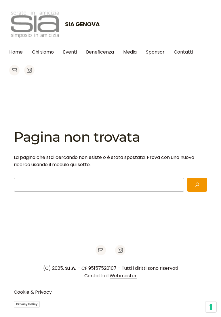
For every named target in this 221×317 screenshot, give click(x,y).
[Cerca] (197, 185)
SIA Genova (82, 24)
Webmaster (123, 275)
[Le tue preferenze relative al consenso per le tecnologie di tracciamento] (210, 306)
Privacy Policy (26, 304)
